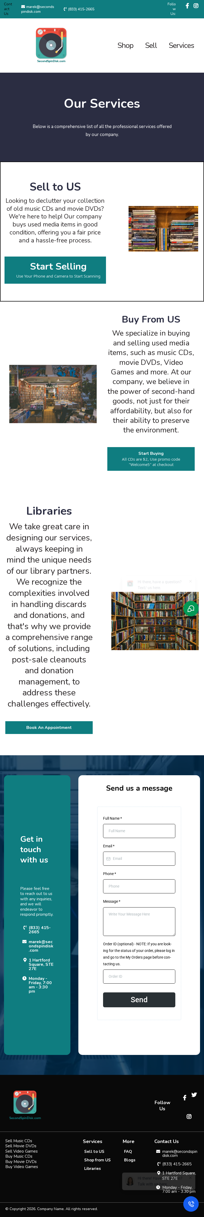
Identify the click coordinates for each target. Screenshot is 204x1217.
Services (181, 45)
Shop (125, 45)
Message (111, 901)
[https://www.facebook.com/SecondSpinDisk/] (188, 6)
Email (108, 846)
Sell (151, 45)
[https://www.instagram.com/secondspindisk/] (196, 9)
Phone (109, 874)
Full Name (112, 818)
